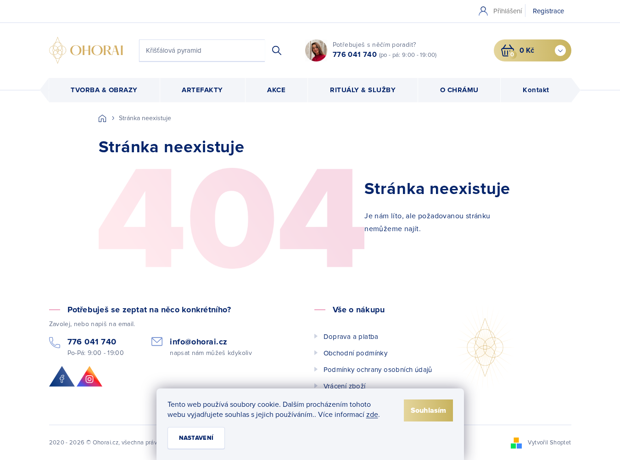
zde (372, 414)
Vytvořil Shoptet (549, 442)
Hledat (277, 50)
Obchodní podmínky (356, 353)
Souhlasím (428, 410)
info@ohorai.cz (198, 342)
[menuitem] (104, 90)
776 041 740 (355, 54)
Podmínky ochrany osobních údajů (378, 370)
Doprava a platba (351, 337)
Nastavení (196, 438)
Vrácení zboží (345, 386)
